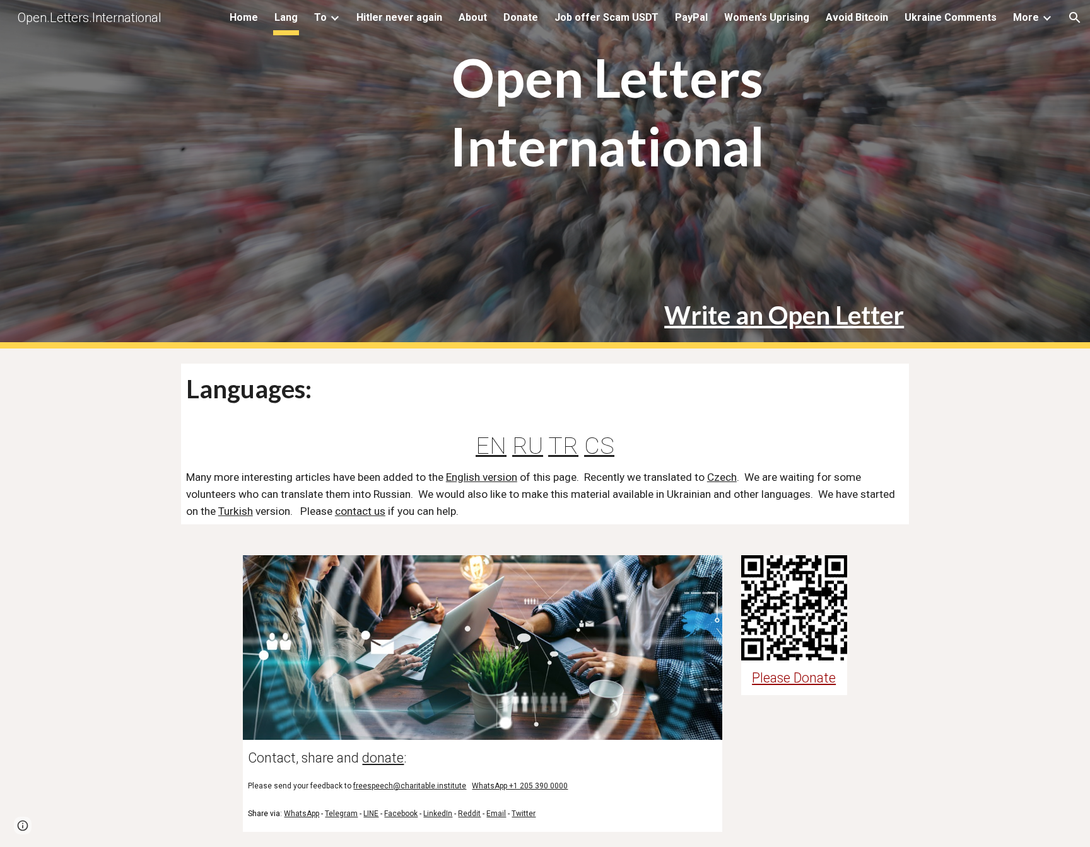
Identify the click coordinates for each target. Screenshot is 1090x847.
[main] (607, 95)
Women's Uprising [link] (766, 17)
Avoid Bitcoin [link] (857, 17)
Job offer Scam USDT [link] (606, 17)
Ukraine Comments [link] (951, 17)
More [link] (1026, 17)
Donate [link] (520, 17)
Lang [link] (286, 17)
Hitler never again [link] (399, 17)
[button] (1075, 18)
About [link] (473, 17)
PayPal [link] (691, 17)
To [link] (320, 17)
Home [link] (244, 17)
